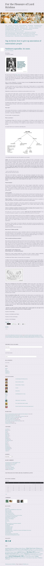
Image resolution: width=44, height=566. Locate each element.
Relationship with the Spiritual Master (10, 415)
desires (34, 549)
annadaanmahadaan (7, 463)
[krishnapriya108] (14, 501)
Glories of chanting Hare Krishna (10, 33)
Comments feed (7, 371)
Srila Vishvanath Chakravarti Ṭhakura (29, 556)
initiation (15, 552)
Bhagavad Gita (7, 430)
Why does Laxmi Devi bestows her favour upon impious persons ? (24, 406)
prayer (38, 553)
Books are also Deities (18, 29)
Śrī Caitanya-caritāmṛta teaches (20, 26)
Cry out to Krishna (14, 463)
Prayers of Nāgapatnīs (11, 467)
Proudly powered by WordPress (10, 564)
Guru (6, 431)
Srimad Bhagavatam (8, 448)
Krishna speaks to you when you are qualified (11, 417)
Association (6, 428)
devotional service (9, 550)
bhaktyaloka (36, 336)
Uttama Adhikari (35, 557)
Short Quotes (7, 446)
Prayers (6, 441)
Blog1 (17, 74)
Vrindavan (6, 450)
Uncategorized (7, 449)
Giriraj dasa (11, 50)
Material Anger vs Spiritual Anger (10, 418)
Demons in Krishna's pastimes (19, 381)
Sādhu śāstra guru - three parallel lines (20, 400)
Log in (6, 369)
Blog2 (19, 74)
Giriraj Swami (16, 550)
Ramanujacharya (17, 337)
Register (6, 368)
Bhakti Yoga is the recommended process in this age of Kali (26, 33)
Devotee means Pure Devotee (27, 29)
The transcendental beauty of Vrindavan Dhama (30, 34)
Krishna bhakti (37, 552)
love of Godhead (21, 553)
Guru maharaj (34, 550)
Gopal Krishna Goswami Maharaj (23, 550)
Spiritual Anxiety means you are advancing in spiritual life (14, 32)
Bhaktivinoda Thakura (32, 336)
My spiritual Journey (8, 440)
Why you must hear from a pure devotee (10, 419)
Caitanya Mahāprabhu (25, 549)
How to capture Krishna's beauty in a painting (21, 403)
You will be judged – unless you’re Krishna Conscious (12, 420)
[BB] (7, 501)
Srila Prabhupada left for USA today (20, 393)
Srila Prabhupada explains (38, 25)
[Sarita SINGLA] (25, 501)
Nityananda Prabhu (34, 553)
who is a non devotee (37, 337)
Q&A (27, 26)
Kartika (25, 552)
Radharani (6, 443)
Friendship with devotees (8, 423)
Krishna (31, 552)
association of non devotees (16, 336)
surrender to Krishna (22, 557)
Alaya (6, 467)
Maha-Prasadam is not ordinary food (30, 32)
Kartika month (7, 435)
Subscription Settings (37, 26)
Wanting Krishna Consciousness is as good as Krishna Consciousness (14, 416)
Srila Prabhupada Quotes (24, 28)
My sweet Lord (16, 25)
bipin (6, 465)
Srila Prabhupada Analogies (9, 29)
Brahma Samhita (18, 549)
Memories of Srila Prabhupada (33, 28)
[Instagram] (8, 541)
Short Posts (6, 445)
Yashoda (8, 559)
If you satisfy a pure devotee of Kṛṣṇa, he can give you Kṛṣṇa (14, 30)
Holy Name (6, 433)
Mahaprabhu (7, 438)
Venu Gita (16, 387)
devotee (37, 549)
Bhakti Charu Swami (31, 548)
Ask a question (31, 26)
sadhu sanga (21, 337)
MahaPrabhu (27, 553)
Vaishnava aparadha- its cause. (17, 49)
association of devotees (10, 548)
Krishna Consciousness (11, 553)
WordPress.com (25, 564)
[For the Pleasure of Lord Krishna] (22, 18)
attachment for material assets (24, 336)
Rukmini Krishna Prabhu (14, 554)
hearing (6, 432)
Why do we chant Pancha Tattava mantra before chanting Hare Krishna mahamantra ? (16, 413)
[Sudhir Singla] (22, 501)
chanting (31, 549)
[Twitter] (10, 541)
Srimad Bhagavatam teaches (9, 26)
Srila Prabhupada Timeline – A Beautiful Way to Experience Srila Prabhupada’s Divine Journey (20, 36)
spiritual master (28, 555)
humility (12, 552)
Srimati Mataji (26, 337)
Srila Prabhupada (30, 25)
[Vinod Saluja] (11, 501)
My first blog (10, 25)
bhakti (24, 548)
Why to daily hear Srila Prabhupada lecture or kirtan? (13, 34)
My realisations (7, 439)
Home (6, 25)
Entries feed (6, 370)
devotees (41, 549)
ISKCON (6, 434)
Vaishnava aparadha (31, 337)
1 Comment (41, 337)
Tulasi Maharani (11, 469)
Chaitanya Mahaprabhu (23, 25)
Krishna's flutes (17, 390)
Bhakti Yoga (12, 549)
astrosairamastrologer (8, 462)
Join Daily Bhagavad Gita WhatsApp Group (12, 28)
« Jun (6, 494)
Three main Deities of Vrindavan (19, 384)
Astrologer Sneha (7, 468)
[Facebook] (6, 541)
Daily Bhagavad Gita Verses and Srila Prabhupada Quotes (19, 472)
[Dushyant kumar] (18, 501)
